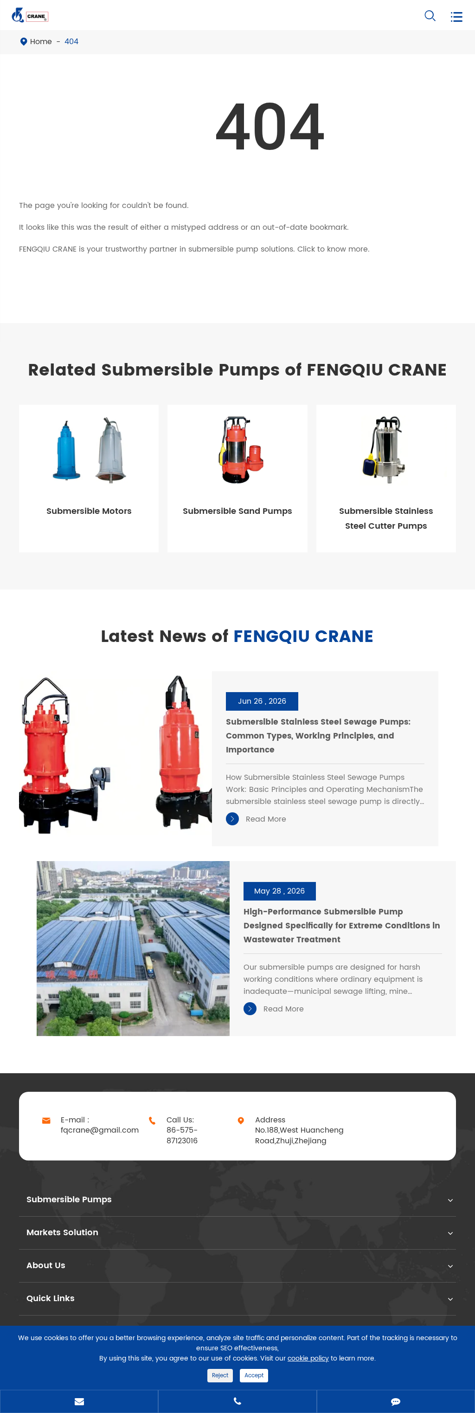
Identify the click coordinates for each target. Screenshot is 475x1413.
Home (41, 42)
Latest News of (237, 637)
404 (71, 42)
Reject (220, 1375)
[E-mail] (79, 1402)
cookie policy (308, 1358)
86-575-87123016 (182, 1136)
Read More (257, 819)
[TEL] (237, 1402)
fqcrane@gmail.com (100, 1130)
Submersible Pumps (69, 1199)
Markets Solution (62, 1232)
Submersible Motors (89, 511)
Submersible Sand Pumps (237, 511)
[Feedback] (396, 1402)
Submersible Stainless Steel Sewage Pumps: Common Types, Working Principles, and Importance (318, 736)
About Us (45, 1265)
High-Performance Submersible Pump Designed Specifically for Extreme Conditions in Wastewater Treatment (342, 926)
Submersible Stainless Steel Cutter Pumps (386, 519)
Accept (253, 1375)
